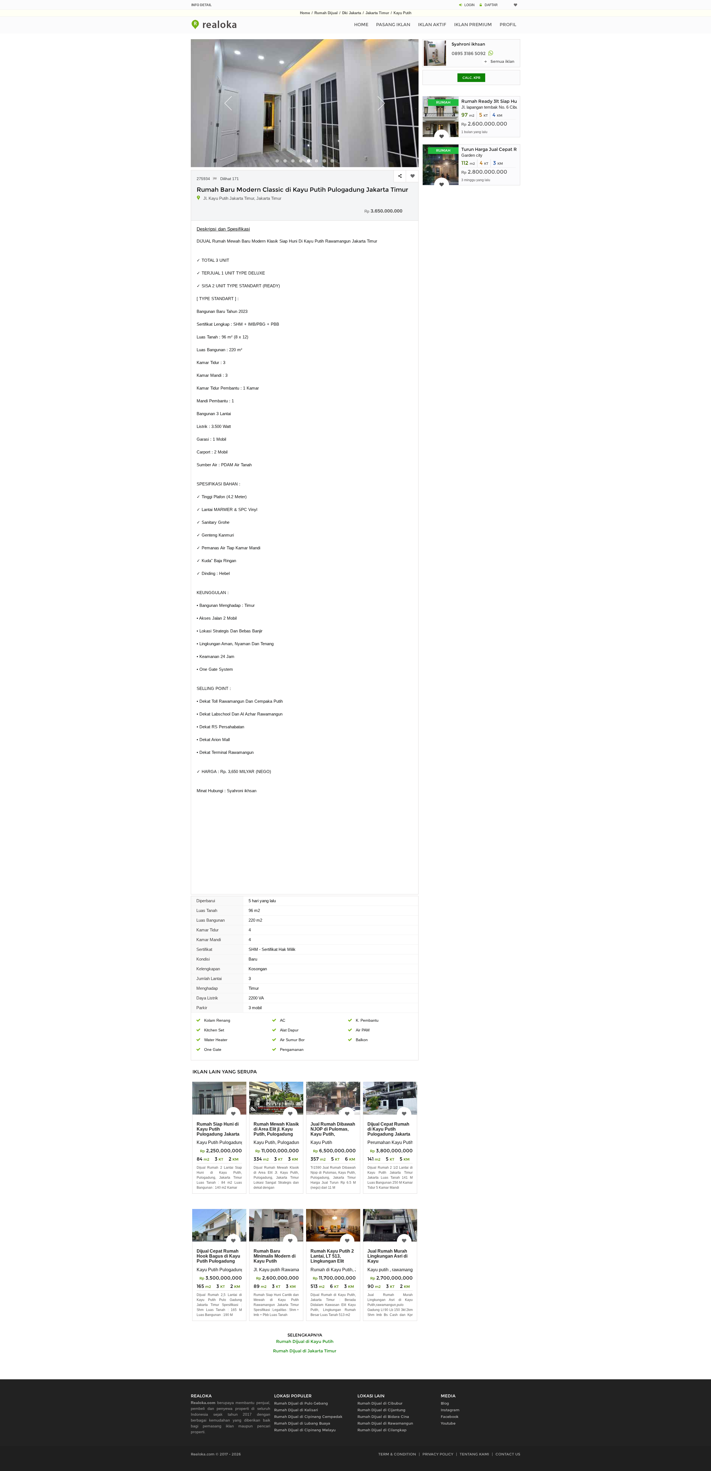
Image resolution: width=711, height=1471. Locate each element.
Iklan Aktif (432, 24)
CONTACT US (507, 1454)
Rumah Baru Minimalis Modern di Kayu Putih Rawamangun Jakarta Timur (275, 1261)
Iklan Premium (473, 24)
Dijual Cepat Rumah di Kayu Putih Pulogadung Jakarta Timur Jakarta (388, 1131)
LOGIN (469, 5)
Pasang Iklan (393, 24)
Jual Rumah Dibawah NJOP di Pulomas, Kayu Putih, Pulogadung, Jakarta (333, 1131)
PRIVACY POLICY (437, 1454)
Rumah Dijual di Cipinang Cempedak (308, 1416)
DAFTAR (491, 5)
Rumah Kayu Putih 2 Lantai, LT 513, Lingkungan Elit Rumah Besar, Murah (333, 1258)
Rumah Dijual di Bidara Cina (383, 1416)
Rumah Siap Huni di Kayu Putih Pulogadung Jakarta (218, 1129)
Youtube (448, 1423)
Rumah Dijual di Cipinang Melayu (305, 1430)
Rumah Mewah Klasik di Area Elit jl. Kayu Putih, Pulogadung (276, 1129)
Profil (508, 24)
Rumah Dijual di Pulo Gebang (301, 1403)
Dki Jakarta (351, 13)
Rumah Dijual (326, 13)
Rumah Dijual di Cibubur (379, 1403)
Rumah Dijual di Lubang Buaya (302, 1423)
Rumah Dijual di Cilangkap (382, 1430)
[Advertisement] (305, 848)
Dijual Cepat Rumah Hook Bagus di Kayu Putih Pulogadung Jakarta (218, 1258)
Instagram (450, 1410)
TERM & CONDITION (397, 1454)
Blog (445, 1403)
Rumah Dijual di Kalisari (296, 1410)
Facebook (450, 1416)
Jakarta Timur (377, 13)
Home (305, 13)
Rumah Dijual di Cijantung (381, 1410)
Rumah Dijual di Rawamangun (385, 1423)
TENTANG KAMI (474, 1454)
